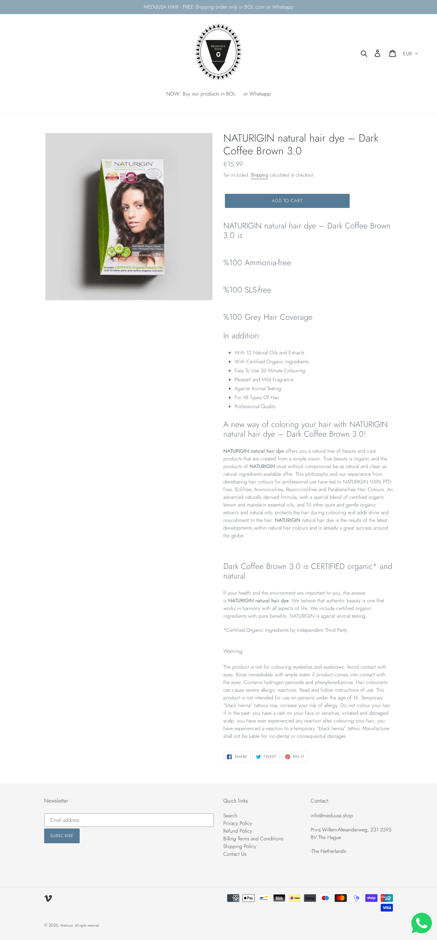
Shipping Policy (239, 846)
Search (230, 815)
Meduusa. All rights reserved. (80, 925)
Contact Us (234, 854)
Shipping (259, 174)
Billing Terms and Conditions (253, 838)
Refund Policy (237, 831)
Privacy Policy (237, 823)
